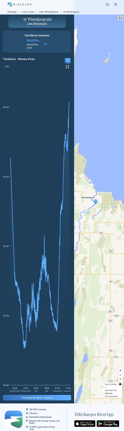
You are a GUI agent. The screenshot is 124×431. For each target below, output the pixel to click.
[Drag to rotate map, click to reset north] (120, 379)
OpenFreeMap (111, 384)
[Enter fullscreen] (120, 18)
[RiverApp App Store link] (84, 423)
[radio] (67, 60)
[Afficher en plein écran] (67, 67)
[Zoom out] (120, 375)
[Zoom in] (120, 370)
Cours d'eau (28, 11)
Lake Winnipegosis (48, 11)
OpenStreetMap (111, 396)
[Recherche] (107, 4)
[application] (37, 229)
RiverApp (12, 11)
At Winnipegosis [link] (71, 11)
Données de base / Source (37, 397)
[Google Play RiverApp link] (108, 423)
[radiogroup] (67, 60)
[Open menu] (115, 4)
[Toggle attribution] (120, 384)
